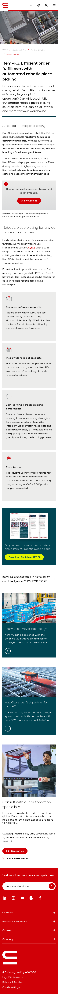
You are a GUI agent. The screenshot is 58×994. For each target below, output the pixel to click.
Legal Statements (12, 977)
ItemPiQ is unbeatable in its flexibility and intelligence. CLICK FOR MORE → (26, 579)
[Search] (46, 5)
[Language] (38, 5)
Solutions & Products (19, 50)
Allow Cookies (29, 200)
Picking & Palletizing (38, 50)
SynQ (31, 247)
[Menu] (54, 5)
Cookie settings (11, 987)
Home (5, 50)
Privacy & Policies (12, 982)
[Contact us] (30, 5)
